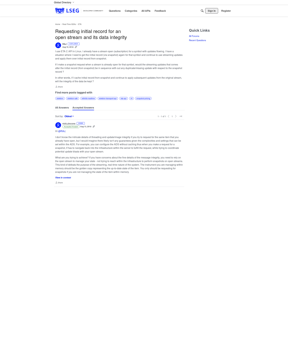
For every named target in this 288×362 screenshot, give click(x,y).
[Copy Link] (76, 47)
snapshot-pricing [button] (143, 98)
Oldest (68, 116)
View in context (63, 177)
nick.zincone (68, 123)
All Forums (194, 36)
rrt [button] (131, 98)
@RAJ (61, 131)
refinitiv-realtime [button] (88, 98)
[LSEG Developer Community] (79, 11)
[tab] (62, 107)
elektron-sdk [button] (73, 98)
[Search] (202, 11)
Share (59, 87)
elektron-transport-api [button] (108, 98)
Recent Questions (197, 40)
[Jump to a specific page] (180, 116)
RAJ (64, 44)
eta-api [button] (123, 98)
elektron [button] (60, 98)
